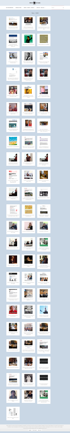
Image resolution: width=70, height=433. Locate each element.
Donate (32, 7)
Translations (18, 7)
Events (28, 7)
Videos (25, 7)
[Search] (63, 8)
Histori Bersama (9, 7)
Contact (38, 7)
